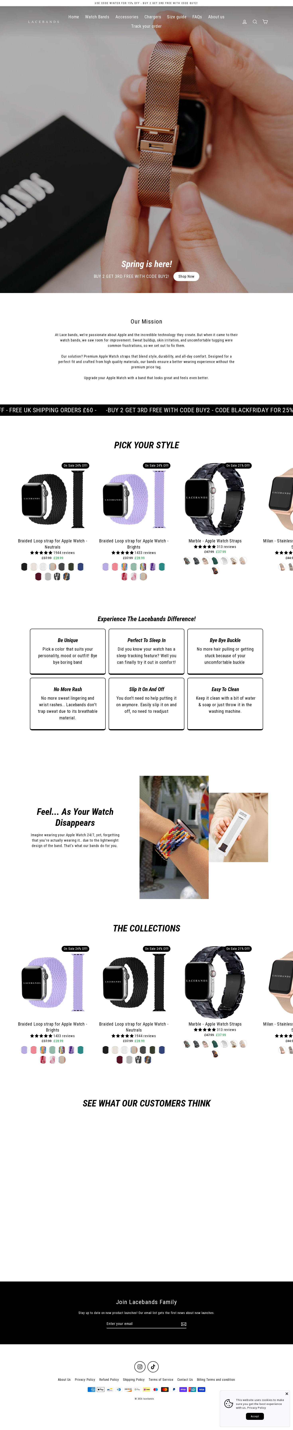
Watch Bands (97, 16)
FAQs (197, 16)
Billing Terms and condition (216, 1380)
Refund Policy (109, 1380)
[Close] (287, 1394)
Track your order (146, 26)
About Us (64, 1380)
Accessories (127, 16)
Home (73, 16)
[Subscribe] (183, 1323)
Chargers (153, 16)
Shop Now (186, 276)
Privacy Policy (85, 1380)
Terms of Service (161, 1380)
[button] (41, 553)
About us (216, 16)
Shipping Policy (134, 1380)
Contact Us (185, 1380)
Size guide (176, 16)
